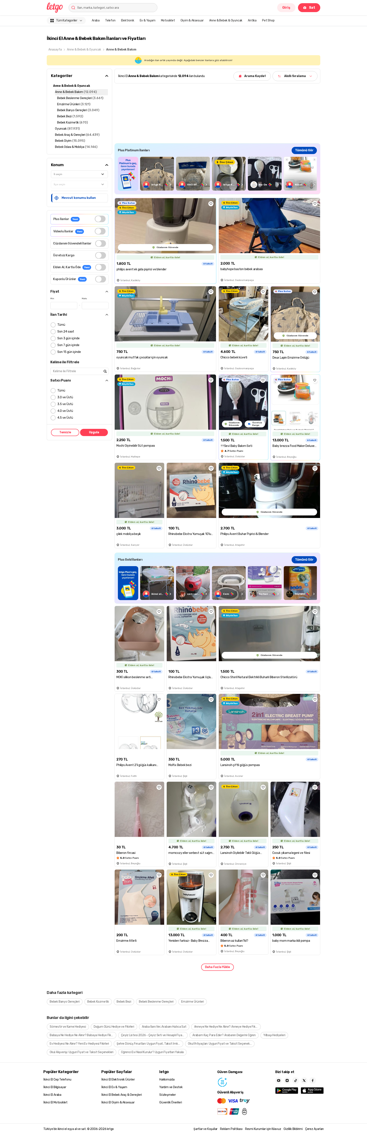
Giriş (286, 8)
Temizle (65, 432)
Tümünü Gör (304, 150)
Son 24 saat (65, 331)
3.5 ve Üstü (65, 404)
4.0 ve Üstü (65, 411)
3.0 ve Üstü (65, 397)
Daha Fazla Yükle (217, 967)
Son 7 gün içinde (68, 345)
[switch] (100, 219)
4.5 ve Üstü (65, 418)
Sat (312, 8)
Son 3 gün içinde (68, 338)
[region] (217, 174)
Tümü (61, 325)
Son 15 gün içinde (69, 352)
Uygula (94, 432)
